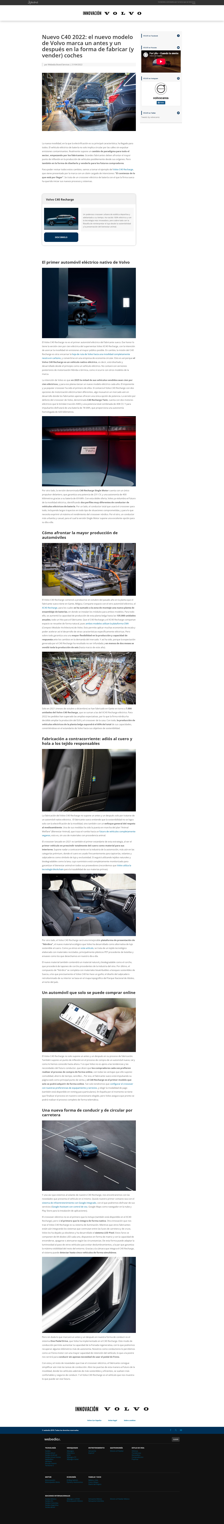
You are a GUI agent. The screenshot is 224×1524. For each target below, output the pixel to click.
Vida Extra (71, 1453)
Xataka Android (51, 1455)
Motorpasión (50, 1480)
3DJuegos (70, 1451)
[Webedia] (52, 1440)
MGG (69, 1455)
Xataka (47, 1451)
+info (193, 4)
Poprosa (135, 1459)
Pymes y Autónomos (75, 1482)
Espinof (91, 1453)
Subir (175, 1439)
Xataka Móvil (50, 1453)
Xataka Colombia (51, 1503)
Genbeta (48, 1461)
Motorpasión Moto (52, 1482)
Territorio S (49, 1465)
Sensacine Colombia (96, 1501)
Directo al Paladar (117, 1451)
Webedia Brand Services (58, 64)
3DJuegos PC (71, 1457)
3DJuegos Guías (73, 1459)
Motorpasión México (75, 1501)
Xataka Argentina (51, 1505)
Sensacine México (95, 1499)
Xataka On (49, 1501)
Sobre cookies (129, 1420)
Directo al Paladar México (120, 1499)
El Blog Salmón (72, 1480)
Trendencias (136, 1453)
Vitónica (135, 1451)
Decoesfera (136, 1455)
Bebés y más (93, 1480)
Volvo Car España (94, 1420)
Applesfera (49, 1459)
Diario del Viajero (94, 1484)
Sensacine (92, 1451)
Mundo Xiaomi (51, 1463)
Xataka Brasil (50, 1507)
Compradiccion (137, 1457)
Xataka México (50, 1499)
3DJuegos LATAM (73, 1499)
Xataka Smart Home (53, 1457)
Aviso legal (112, 1420)
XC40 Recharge (49, 607)
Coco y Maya (93, 1482)
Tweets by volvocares (150, 117)
